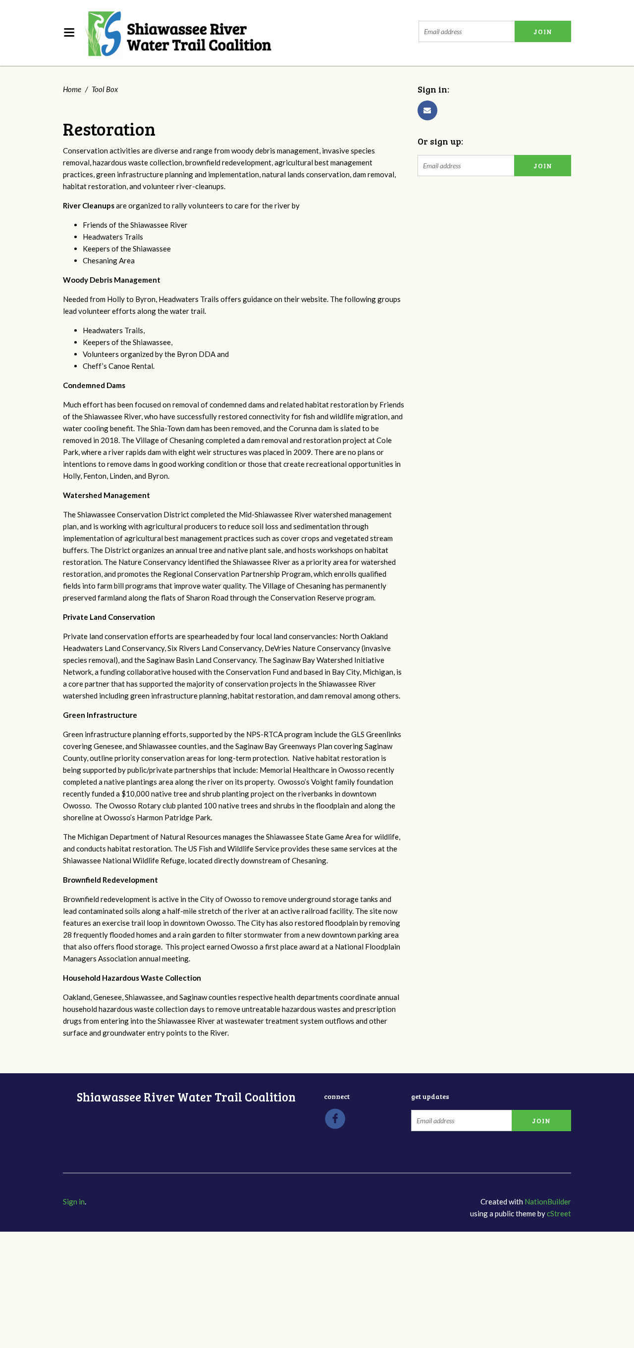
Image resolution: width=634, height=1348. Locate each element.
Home (72, 89)
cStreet (559, 1213)
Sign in (74, 1201)
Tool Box (105, 89)
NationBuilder (548, 1201)
